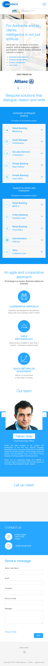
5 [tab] (30, 88)
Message (9, 608)
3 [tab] (24, 88)
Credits (30, 662)
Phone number (10, 598)
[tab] (24, 130)
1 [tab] (18, 88)
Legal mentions (39, 662)
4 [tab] (27, 88)
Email (7, 578)
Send (38, 635)
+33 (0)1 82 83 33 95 (23, 546)
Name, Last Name (12, 568)
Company (8, 588)
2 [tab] (21, 88)
